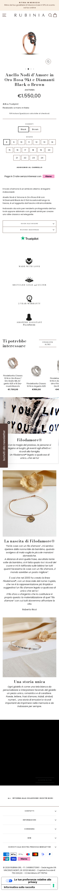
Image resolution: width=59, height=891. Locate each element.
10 (21, 142)
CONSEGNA (29, 829)
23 (33, 157)
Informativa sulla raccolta (19, 887)
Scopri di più (45, 780)
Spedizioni (24, 113)
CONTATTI (29, 811)
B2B (29, 838)
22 (25, 157)
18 (33, 150)
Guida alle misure (29, 223)
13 (44, 142)
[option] (29, 5)
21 (17, 157)
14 (52, 142)
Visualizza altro (47, 343)
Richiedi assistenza (29, 230)
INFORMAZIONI (29, 820)
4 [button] (34, 69)
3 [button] (31, 69)
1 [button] (26, 69)
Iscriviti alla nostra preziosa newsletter (29, 847)
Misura (29, 137)
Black (23, 129)
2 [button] (28, 69)
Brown (35, 129)
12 (36, 142)
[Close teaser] (8, 422)
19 (41, 150)
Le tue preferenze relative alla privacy (32, 881)
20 (49, 150)
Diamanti (29, 124)
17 (25, 150)
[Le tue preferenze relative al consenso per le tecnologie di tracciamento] (53, 886)
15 (10, 150)
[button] (4, 446)
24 (42, 157)
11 (29, 142)
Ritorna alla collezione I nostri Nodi (32, 798)
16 (17, 150)
